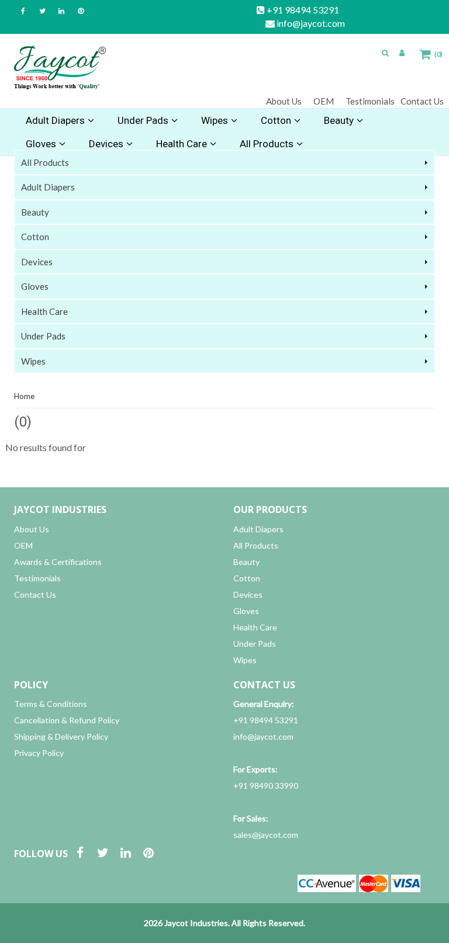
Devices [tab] (37, 261)
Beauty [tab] (35, 212)
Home (24, 396)
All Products (255, 545)
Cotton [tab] (35, 236)
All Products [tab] (45, 162)
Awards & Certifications (58, 562)
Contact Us (422, 101)
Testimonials (370, 101)
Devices (248, 594)
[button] (385, 52)
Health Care (255, 627)
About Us (284, 101)
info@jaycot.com (310, 23)
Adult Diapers (55, 120)
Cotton (276, 120)
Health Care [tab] (44, 311)
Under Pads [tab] (43, 336)
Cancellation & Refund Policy (66, 720)
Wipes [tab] (33, 361)
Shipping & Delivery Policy (61, 736)
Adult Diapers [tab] (48, 187)
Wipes (214, 120)
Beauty (339, 120)
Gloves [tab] (35, 286)
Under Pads (143, 120)
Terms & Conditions (50, 704)
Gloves (246, 611)
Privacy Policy (39, 753)
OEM (323, 101)
